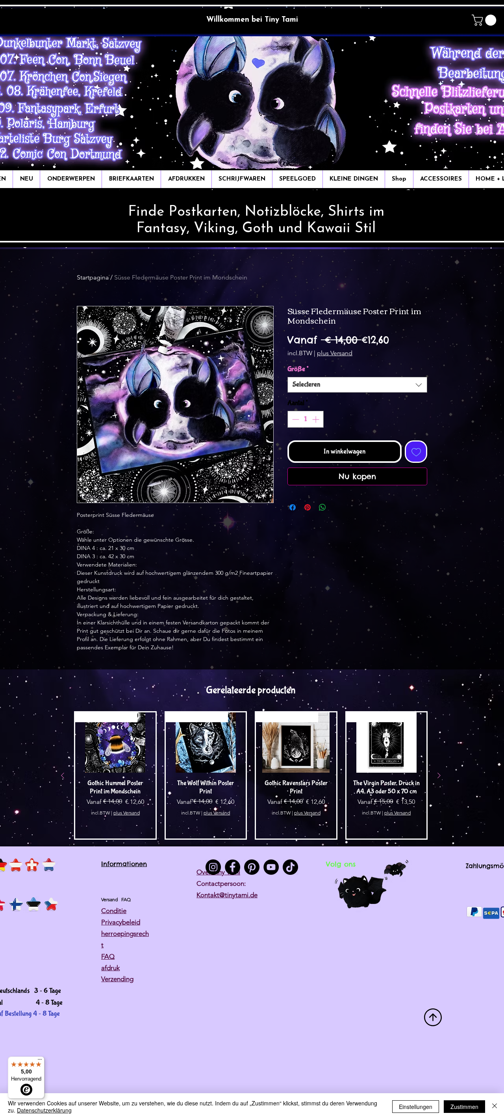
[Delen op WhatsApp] (322, 507)
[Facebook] (232, 867)
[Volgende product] (439, 775)
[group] (251, 775)
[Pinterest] (251, 867)
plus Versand (334, 353)
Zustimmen (464, 1107)
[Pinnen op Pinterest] (307, 507)
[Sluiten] (494, 1107)
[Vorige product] (62, 775)
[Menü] (39, 1061)
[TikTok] (290, 867)
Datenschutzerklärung (44, 1110)
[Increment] (316, 419)
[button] (485, 20)
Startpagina (93, 277)
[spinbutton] (305, 419)
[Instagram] (213, 867)
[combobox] (357, 385)
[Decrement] (295, 419)
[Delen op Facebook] (292, 507)
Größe (297, 369)
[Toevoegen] (416, 451)
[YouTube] (271, 867)
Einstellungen (415, 1107)
